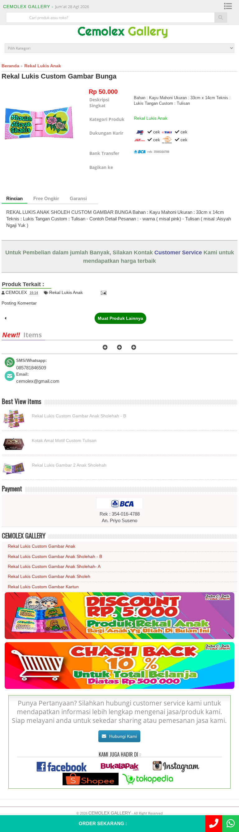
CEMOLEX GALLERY (109, 812)
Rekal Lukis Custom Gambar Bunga (59, 76)
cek (156, 131)
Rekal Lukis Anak (150, 118)
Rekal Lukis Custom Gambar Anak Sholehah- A (54, 566)
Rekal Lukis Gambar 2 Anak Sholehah (69, 465)
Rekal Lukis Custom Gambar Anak (41, 546)
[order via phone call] (213, 823)
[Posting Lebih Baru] (5, 318)
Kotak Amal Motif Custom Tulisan (64, 440)
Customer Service (178, 252)
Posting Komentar (19, 303)
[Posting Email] (102, 292)
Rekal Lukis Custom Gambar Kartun (43, 586)
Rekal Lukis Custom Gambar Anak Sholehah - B (79, 415)
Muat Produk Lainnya (120, 318)
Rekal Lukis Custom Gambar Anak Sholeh (49, 576)
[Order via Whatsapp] (230, 823)
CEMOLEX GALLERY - (29, 6)
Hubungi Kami (123, 736)
